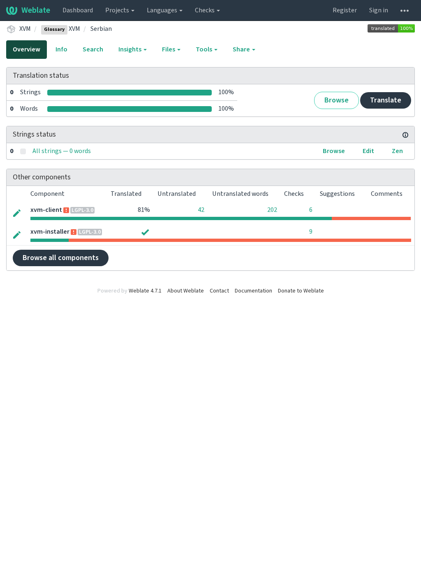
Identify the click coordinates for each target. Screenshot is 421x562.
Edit (368, 151)
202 (272, 209)
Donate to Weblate (301, 291)
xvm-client (46, 209)
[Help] (404, 10)
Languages (162, 10)
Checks (205, 10)
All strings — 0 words (61, 151)
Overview (26, 49)
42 (201, 209)
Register (345, 10)
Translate (385, 100)
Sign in (378, 10)
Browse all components (61, 258)
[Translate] (16, 213)
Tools (204, 49)
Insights (130, 49)
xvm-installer (49, 231)
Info (61, 49)
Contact (219, 291)
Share (242, 49)
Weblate (35, 10)
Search (93, 49)
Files (169, 49)
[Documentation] (405, 134)
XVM (25, 28)
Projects (117, 10)
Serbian (101, 28)
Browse (336, 100)
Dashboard (77, 10)
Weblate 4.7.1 (145, 291)
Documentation (253, 291)
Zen (397, 151)
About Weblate (185, 291)
